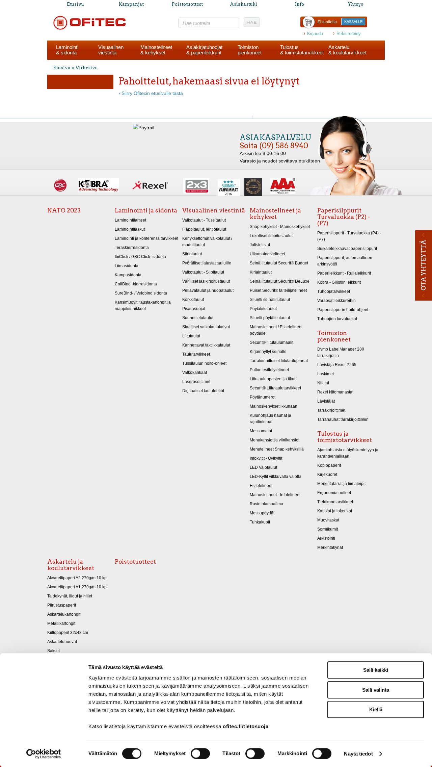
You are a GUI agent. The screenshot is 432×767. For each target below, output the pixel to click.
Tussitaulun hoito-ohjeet (204, 363)
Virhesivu (87, 67)
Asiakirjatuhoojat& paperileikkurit (204, 49)
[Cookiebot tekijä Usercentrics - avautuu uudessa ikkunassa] (43, 754)
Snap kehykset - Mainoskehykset (280, 226)
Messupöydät (262, 513)
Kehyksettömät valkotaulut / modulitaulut (207, 241)
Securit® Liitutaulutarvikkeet (275, 388)
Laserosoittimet (196, 381)
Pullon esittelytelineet (269, 369)
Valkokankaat (194, 372)
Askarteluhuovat (62, 641)
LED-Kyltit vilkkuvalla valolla (275, 476)
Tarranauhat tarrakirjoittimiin (343, 419)
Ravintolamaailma (266, 504)
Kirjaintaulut (261, 272)
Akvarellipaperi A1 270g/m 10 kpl (77, 587)
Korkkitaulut (193, 299)
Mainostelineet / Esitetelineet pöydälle (276, 330)
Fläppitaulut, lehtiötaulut (204, 229)
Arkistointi (326, 538)
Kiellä (375, 709)
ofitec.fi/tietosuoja (245, 726)
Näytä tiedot (358, 754)
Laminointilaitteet (130, 220)
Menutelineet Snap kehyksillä (277, 449)
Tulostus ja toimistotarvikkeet (344, 436)
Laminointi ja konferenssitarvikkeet (146, 238)
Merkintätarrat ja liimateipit (341, 483)
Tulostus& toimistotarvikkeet (302, 49)
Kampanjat (131, 4)
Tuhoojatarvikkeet (333, 291)
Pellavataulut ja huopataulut (208, 290)
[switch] (200, 753)
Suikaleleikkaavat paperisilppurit (347, 248)
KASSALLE (353, 22)
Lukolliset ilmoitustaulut (271, 235)
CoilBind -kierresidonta (136, 284)
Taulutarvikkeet (196, 354)
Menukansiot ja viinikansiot (274, 440)
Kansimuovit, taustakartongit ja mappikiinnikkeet (143, 305)
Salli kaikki (375, 670)
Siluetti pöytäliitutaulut (270, 317)
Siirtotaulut (192, 254)
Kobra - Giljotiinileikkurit (339, 282)
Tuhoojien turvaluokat (337, 318)
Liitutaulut (191, 336)
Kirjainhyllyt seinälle (268, 351)
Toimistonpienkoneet (250, 49)
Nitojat (323, 383)
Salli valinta (375, 690)
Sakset (53, 650)
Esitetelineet (261, 485)
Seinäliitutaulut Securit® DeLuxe (279, 281)
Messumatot (261, 431)
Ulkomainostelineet (267, 254)
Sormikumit (327, 529)
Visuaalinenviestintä (111, 49)
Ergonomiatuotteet (334, 492)
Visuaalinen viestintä (213, 210)
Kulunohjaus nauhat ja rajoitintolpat (270, 418)
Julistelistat (260, 244)
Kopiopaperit (329, 465)
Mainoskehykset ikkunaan (273, 406)
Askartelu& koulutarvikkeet (347, 49)
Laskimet (325, 374)
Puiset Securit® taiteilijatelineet (278, 290)
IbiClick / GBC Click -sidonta (140, 256)
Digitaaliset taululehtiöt (203, 390)
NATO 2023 (64, 210)
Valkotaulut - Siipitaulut (203, 272)
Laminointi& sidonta (67, 49)
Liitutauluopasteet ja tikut (272, 379)
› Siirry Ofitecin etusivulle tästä (150, 93)
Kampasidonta (128, 275)
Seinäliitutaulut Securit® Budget (279, 263)
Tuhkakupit (260, 522)
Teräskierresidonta (132, 247)
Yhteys (355, 4)
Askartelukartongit (63, 614)
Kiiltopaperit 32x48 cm (67, 632)
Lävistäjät (326, 401)
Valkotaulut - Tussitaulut (204, 220)
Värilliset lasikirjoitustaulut (206, 281)
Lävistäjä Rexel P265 (336, 364)
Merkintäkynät (330, 547)
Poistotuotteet (187, 4)
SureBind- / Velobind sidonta (141, 293)
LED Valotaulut (263, 467)
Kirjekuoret (327, 474)
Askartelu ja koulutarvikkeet (70, 564)
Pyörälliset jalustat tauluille (206, 263)
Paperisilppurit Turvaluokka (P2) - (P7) (343, 217)
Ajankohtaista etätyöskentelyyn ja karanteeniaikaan (347, 453)
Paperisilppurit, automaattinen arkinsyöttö (344, 260)
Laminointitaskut (130, 229)
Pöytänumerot (262, 397)
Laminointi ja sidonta (146, 210)
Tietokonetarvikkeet (335, 502)
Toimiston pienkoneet (334, 336)
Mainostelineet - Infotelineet (275, 494)
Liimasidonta (126, 265)
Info (299, 4)
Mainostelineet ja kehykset (275, 213)
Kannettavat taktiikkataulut (206, 345)
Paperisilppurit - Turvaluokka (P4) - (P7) (349, 236)
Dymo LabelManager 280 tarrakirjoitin (340, 352)
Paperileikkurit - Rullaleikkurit (344, 273)
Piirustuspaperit (61, 605)
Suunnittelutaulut (197, 317)
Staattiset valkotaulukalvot (206, 327)
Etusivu (75, 4)
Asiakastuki (243, 4)
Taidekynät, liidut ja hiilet (69, 596)
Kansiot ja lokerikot (334, 511)
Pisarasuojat (193, 308)
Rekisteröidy (348, 33)
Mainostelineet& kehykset (156, 49)
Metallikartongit (61, 623)
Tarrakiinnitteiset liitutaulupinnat (279, 360)
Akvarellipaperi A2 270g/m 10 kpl (77, 578)
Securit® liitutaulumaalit (271, 342)
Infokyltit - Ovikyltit (266, 458)
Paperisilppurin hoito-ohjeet (342, 309)
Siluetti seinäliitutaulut (270, 299)
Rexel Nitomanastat (335, 392)
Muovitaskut (328, 520)
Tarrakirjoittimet (331, 410)
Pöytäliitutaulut (263, 308)
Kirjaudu (315, 33)
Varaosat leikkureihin (336, 300)
